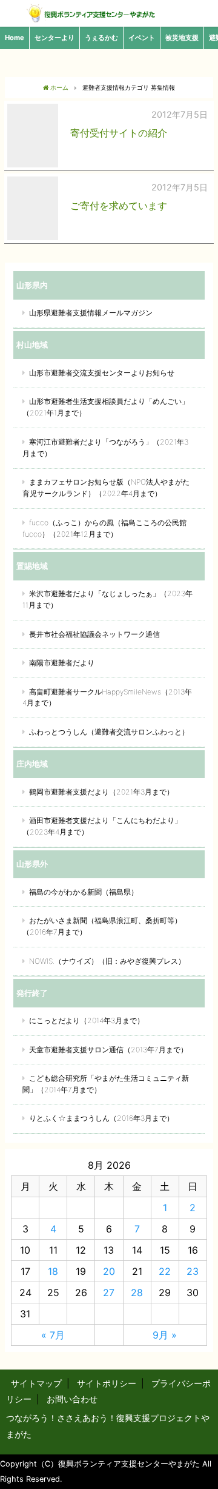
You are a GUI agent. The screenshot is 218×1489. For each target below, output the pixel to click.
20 (109, 1271)
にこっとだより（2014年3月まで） (86, 1020)
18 (53, 1271)
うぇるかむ (101, 37)
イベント (141, 37)
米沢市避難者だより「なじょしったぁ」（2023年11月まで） (107, 599)
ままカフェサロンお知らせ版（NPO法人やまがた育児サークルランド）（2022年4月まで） (106, 487)
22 (165, 1271)
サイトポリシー (106, 1383)
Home (14, 37)
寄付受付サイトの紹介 (118, 133)
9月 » (165, 1335)
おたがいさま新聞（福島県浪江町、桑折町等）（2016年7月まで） (102, 926)
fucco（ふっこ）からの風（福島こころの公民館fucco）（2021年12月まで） (104, 528)
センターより (54, 37)
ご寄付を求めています (118, 206)
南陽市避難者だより (61, 662)
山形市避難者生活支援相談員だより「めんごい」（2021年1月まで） (105, 407)
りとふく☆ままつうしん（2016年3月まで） (101, 1118)
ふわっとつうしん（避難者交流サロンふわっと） (109, 731)
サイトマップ (36, 1383)
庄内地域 (32, 763)
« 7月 (53, 1335)
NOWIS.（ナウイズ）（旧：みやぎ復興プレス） (107, 961)
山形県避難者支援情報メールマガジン (91, 312)
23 (193, 1271)
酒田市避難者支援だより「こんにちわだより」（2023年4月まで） (102, 826)
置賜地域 (32, 566)
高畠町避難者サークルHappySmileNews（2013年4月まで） (107, 697)
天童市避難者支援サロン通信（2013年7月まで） (108, 1049)
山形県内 (32, 285)
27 (108, 1292)
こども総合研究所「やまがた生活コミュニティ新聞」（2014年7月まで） (105, 1084)
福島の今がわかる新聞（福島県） (83, 891)
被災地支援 (182, 37)
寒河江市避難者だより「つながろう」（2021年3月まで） (105, 447)
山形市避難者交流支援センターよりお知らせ (101, 372)
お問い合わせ (72, 1399)
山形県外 (32, 864)
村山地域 (32, 344)
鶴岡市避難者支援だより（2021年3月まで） (101, 791)
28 (137, 1292)
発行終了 (32, 993)
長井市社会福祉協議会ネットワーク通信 (94, 634)
